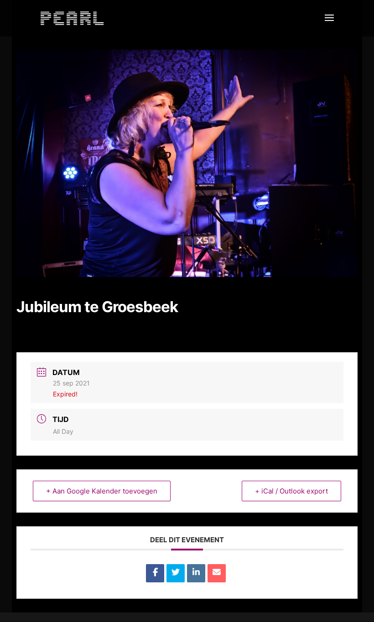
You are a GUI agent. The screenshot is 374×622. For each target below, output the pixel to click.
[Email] (217, 573)
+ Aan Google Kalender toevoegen (101, 491)
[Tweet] (175, 573)
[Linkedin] (196, 573)
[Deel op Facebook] (155, 573)
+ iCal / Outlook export (291, 491)
